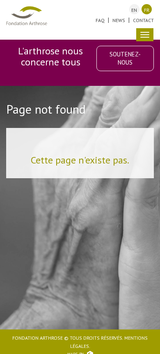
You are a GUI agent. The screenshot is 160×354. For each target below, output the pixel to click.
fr (146, 10)
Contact (143, 20)
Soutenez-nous (125, 58)
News (118, 20)
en (134, 10)
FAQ (100, 20)
